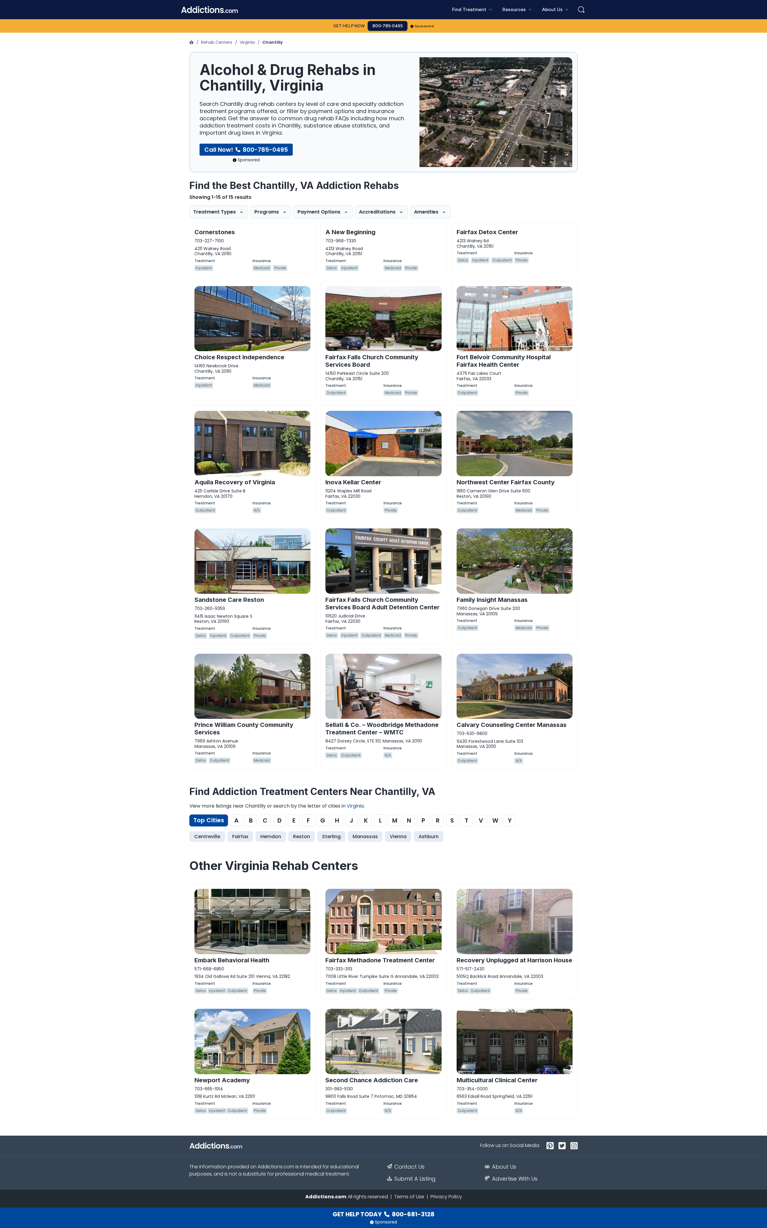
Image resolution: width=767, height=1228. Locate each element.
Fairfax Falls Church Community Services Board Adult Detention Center (382, 603)
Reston (301, 836)
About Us (504, 1166)
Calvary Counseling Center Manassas (512, 724)
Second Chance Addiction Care (371, 1080)
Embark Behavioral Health (231, 960)
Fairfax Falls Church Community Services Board (371, 361)
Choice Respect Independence (239, 357)
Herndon (270, 836)
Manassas (365, 836)
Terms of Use (409, 1196)
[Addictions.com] (192, 42)
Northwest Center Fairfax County (506, 482)
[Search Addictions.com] (581, 9)
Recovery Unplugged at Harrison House (514, 960)
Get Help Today (383, 1214)
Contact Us (409, 1166)
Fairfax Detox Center (487, 232)
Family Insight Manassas (492, 599)
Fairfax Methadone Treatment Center (380, 960)
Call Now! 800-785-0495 (246, 149)
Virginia (247, 42)
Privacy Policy (446, 1196)
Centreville (207, 836)
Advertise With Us (514, 1178)
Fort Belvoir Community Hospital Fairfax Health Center (504, 361)
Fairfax (240, 836)
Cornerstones (214, 232)
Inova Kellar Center (353, 482)
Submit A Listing (415, 1178)
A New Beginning (350, 232)
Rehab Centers (216, 42)
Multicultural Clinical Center (497, 1080)
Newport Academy (222, 1080)
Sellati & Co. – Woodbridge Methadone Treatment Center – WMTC (382, 728)
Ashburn (429, 836)
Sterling (331, 836)
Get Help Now (349, 25)
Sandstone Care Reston (229, 599)
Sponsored (424, 26)
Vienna (398, 836)
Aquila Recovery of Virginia (234, 482)
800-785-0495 (387, 25)
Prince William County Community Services (243, 728)
